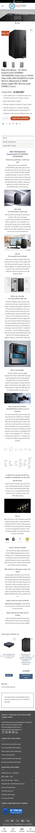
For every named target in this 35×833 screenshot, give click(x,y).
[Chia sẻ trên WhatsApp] (3, 123)
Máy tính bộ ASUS (21, 14)
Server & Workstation (8, 787)
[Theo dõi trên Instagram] (6, 732)
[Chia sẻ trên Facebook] (6, 123)
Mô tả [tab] (5, 138)
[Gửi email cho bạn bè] (13, 123)
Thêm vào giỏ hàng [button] (26, 676)
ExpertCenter (12, 154)
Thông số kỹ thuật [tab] (9, 146)
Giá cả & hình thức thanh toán (11, 762)
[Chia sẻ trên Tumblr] (19, 123)
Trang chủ (5, 12)
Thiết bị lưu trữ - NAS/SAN (10, 773)
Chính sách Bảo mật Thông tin (11, 747)
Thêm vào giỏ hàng (20, 118)
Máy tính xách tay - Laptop (9, 780)
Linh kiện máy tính (7, 791)
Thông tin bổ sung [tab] (9, 142)
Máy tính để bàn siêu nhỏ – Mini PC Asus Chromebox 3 (9, 656)
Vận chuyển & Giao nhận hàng (11, 751)
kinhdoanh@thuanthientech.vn (11, 727)
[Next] (30, 44)
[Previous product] (19, 17)
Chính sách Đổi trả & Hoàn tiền (11, 758)
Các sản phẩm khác (7, 798)
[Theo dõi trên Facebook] (3, 732)
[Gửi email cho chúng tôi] (13, 732)
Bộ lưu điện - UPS (7, 776)
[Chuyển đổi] (32, 776)
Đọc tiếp (9, 675)
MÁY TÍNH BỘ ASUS (18, 152)
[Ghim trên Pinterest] (16, 123)
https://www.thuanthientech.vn (11, 729)
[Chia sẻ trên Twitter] (9, 123)
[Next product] (15, 17)
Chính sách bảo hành (8, 755)
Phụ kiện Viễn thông (8, 794)
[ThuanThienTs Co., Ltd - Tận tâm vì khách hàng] (17, 6)
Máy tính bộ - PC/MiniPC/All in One (13, 784)
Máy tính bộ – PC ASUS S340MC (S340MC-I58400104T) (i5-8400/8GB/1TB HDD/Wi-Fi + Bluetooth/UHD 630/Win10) (26, 659)
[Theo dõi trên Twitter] (9, 732)
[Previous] (4, 44)
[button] (14, 1)
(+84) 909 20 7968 (16, 725)
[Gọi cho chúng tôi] (16, 732)
